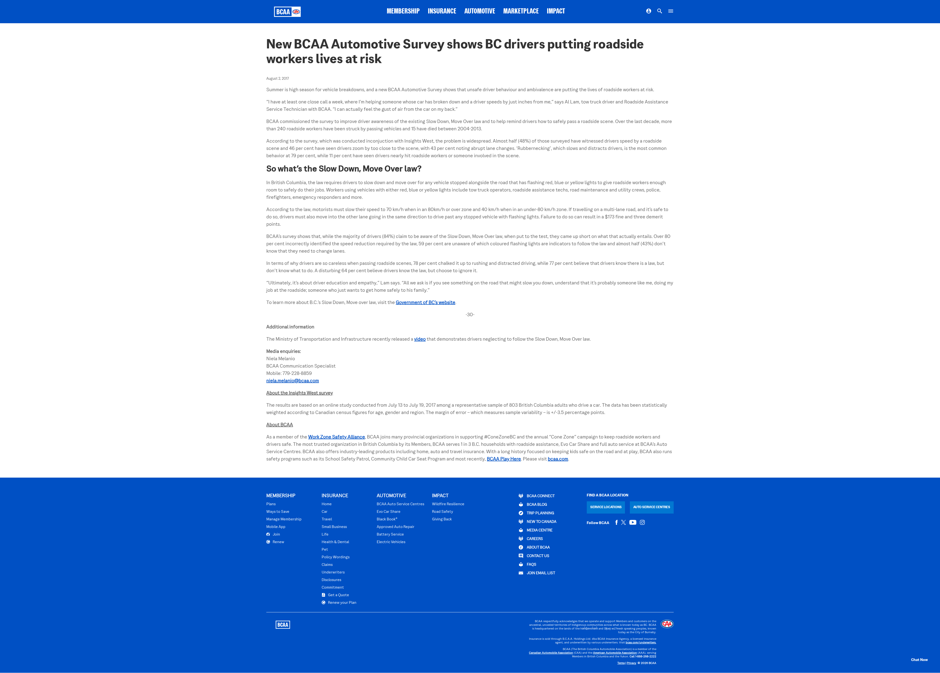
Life (325, 534)
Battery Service (390, 534)
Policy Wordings (336, 557)
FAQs (531, 564)
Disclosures (331, 580)
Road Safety (442, 512)
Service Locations (606, 507)
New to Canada (541, 522)
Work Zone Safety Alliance (336, 437)
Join (276, 534)
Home (327, 504)
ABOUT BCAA (538, 547)
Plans (271, 504)
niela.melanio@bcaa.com (292, 381)
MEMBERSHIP (403, 11)
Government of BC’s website (425, 303)
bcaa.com (558, 459)
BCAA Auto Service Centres (400, 504)
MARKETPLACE (521, 11)
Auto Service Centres (651, 507)
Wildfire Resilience (448, 504)
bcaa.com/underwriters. (641, 642)
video (420, 339)
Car (325, 512)
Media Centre (539, 530)
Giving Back (442, 519)
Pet (325, 549)
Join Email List (540, 573)
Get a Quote (338, 595)
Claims (327, 565)
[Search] (659, 11)
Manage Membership (284, 519)
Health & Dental (335, 542)
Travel (327, 519)
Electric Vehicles (391, 542)
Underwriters (333, 572)
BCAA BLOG (536, 504)
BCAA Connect (540, 496)
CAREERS (534, 539)
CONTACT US (537, 556)
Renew (278, 542)
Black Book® (387, 519)
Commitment (333, 587)
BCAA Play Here (504, 459)
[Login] (648, 11)
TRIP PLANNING (540, 513)
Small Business (334, 527)
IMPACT (556, 11)
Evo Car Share (388, 512)
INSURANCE (442, 11)
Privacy (631, 663)
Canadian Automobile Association (551, 653)
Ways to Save (277, 512)
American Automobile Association (615, 653)
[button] (914, 660)
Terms (621, 663)
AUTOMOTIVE (479, 11)
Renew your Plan (341, 603)
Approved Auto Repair (395, 527)
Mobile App (275, 527)
